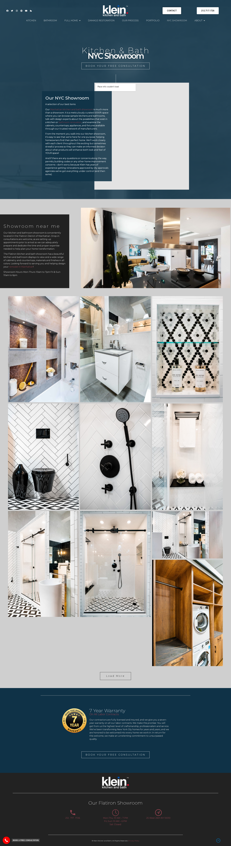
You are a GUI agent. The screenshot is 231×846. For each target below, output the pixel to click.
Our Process (130, 20)
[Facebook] (7, 11)
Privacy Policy (133, 841)
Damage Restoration (101, 20)
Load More (115, 676)
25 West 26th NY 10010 (158, 818)
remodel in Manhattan (21, 267)
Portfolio (152, 20)
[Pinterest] (21, 11)
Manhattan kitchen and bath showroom (71, 109)
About (198, 20)
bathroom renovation (70, 122)
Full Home (71, 20)
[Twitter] (12, 11)
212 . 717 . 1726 (72, 818)
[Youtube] (26, 11)
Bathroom (50, 20)
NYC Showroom (177, 20)
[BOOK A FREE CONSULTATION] (6, 840)
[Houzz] (31, 11)
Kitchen (31, 20)
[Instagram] (17, 11)
